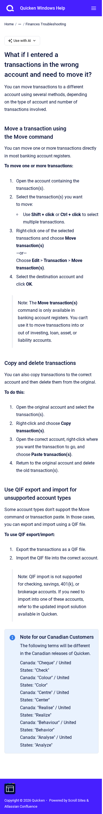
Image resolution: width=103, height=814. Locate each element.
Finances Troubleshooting (46, 24)
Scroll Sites (77, 800)
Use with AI (22, 41)
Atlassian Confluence (20, 806)
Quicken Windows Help (42, 8)
